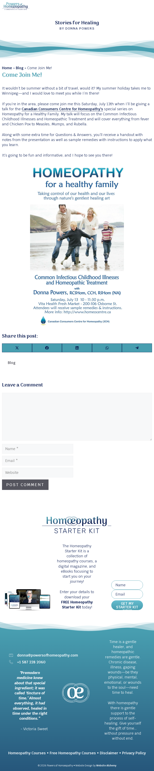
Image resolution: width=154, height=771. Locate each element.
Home (7, 68)
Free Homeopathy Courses (73, 753)
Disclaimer (109, 753)
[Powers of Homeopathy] (15, 6)
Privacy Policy (134, 753)
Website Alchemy (106, 765)
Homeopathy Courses (27, 753)
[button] (127, 605)
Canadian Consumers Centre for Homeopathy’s (62, 109)
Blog (19, 68)
